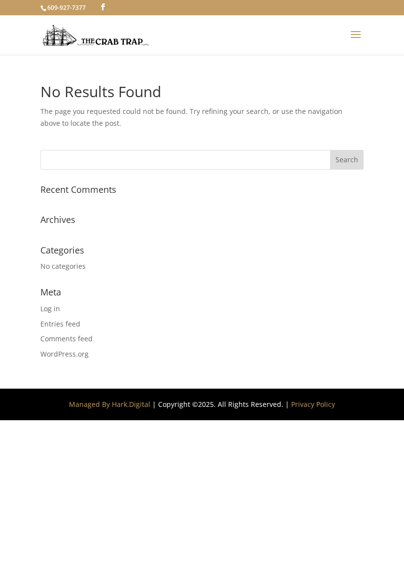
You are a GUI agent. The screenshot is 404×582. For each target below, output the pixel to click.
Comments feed (66, 338)
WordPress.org (64, 354)
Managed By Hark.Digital (109, 404)
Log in (50, 308)
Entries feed (60, 323)
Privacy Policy (313, 404)
